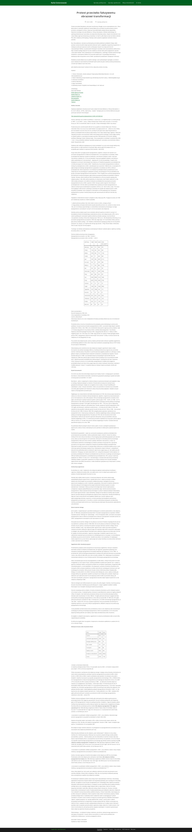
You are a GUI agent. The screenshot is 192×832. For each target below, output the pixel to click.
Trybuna (73, 102)
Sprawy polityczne (102, 22)
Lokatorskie (99, 830)
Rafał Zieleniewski (59, 3)
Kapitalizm (106, 829)
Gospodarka (99, 829)
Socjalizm (111, 829)
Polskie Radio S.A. (75, 94)
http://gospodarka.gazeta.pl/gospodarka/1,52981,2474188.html (87, 116)
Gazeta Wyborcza (75, 100)
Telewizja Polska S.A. (76, 96)
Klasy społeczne (117, 829)
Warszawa (133, 829)
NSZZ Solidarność (126, 829)
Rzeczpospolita (75, 98)
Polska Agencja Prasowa (77, 92)
